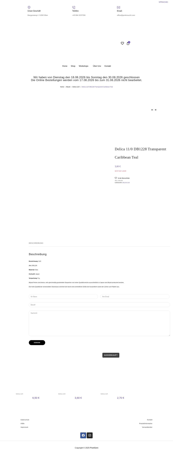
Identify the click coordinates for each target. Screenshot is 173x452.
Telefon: (75, 11)
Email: (119, 11)
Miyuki (68, 87)
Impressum (24, 427)
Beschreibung (36, 243)
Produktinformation (145, 423)
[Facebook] (83, 435)
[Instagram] (90, 435)
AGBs (22, 423)
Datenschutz (25, 420)
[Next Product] (155, 110)
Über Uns (97, 66)
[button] (122, 178)
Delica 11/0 (76, 87)
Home (64, 66)
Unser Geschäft (34, 11)
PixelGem (94, 448)
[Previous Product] (152, 110)
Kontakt (108, 66)
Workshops (83, 66)
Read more (120, 403)
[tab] (36, 243)
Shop (73, 66)
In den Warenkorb (36, 403)
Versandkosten (147, 427)
